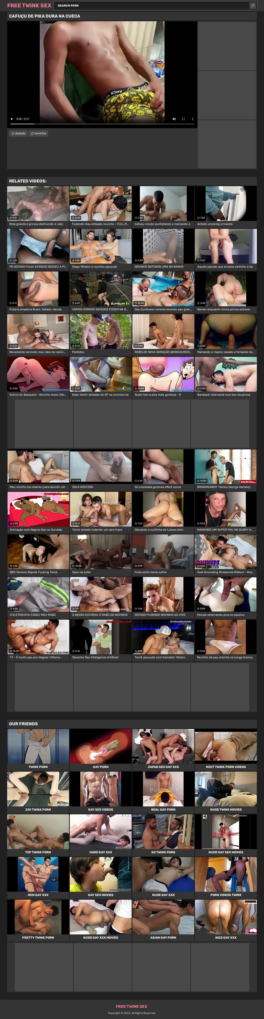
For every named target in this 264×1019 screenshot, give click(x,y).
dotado (20, 133)
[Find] (253, 5)
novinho (40, 133)
